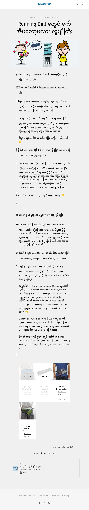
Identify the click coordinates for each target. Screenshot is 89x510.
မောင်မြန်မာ (21, 88)
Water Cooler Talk (51, 17)
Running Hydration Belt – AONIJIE (61, 389)
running (57, 447)
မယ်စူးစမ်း (20, 74)
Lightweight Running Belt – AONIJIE (27, 389)
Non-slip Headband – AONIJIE (44, 389)
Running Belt (68, 447)
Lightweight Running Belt (56, 275)
